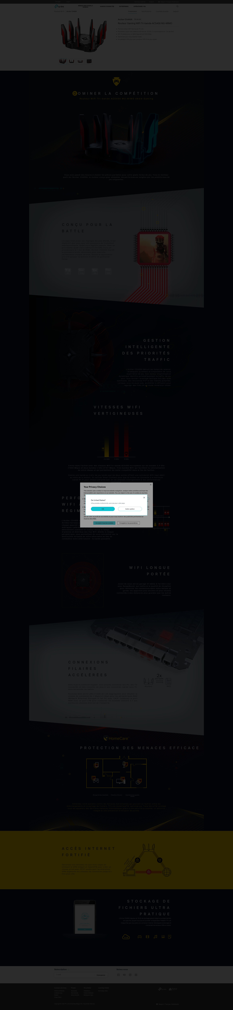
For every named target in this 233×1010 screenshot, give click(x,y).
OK (103, 509)
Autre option (130, 509)
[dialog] (116, 505)
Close (144, 497)
